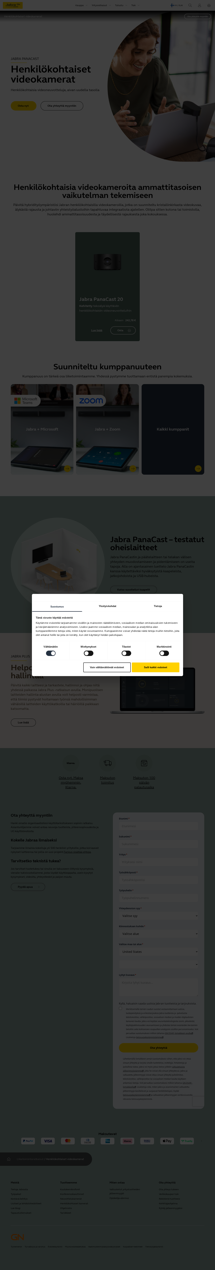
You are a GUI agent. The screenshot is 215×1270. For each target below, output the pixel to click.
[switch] (88, 653)
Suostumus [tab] (57, 606)
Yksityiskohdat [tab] (107, 606)
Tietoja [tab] (158, 606)
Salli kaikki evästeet (155, 667)
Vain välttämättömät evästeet (107, 667)
